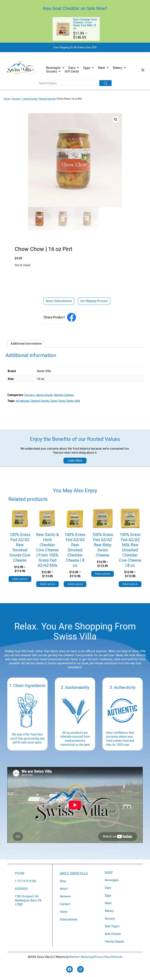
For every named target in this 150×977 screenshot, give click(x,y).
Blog (63, 881)
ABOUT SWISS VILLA (74, 873)
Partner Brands (114, 941)
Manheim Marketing (81, 956)
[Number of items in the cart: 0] (142, 70)
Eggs (86, 68)
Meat (101, 68)
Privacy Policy (102, 956)
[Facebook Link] (71, 317)
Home (7, 98)
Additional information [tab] (26, 343)
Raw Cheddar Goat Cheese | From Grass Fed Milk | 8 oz (85, 24)
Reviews (65, 896)
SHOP (109, 872)
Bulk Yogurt (112, 926)
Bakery (117, 68)
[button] (115, 119)
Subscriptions (68, 919)
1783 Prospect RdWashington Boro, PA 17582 (28, 900)
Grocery (51, 71)
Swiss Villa (73, 401)
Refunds (117, 956)
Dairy (71, 68)
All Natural (22, 401)
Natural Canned (47, 98)
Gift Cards (72, 71)
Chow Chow (57, 401)
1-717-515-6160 (25, 881)
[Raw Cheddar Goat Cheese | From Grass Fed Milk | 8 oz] (63, 21)
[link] (76, 29)
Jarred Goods (29, 98)
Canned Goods (39, 401)
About (64, 888)
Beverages (53, 68)
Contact (65, 904)
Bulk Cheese (113, 934)
